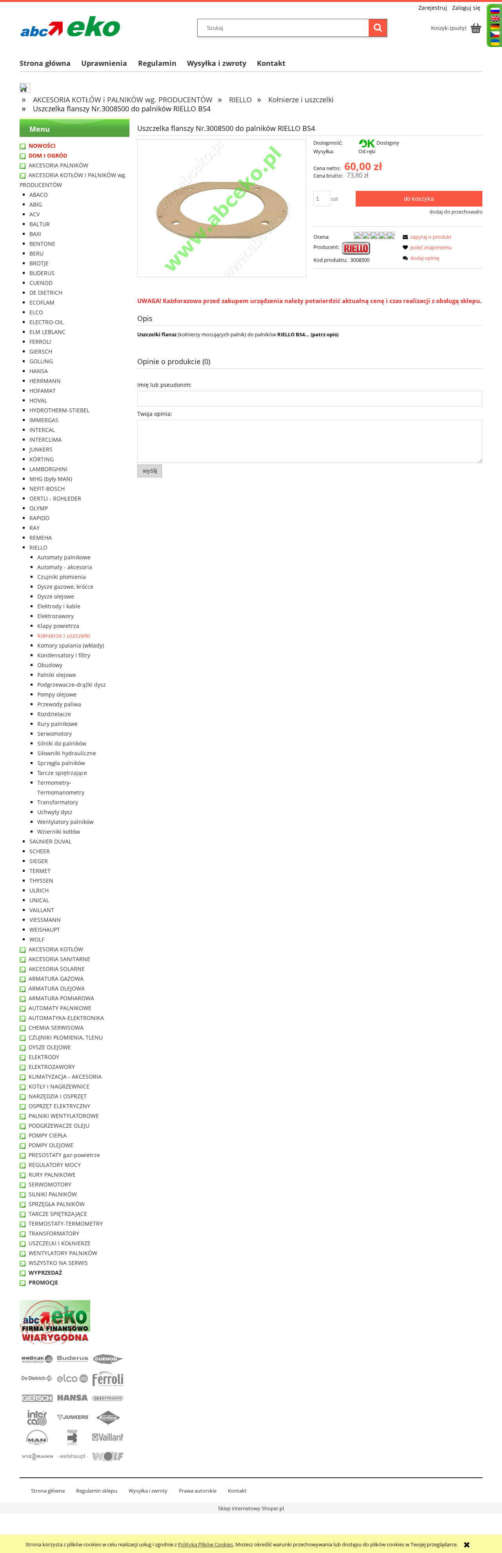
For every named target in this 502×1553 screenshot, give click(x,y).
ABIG (35, 204)
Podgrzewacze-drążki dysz (71, 684)
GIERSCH (40, 351)
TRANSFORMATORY (54, 1233)
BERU (36, 253)
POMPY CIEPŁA (48, 1135)
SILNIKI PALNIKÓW (53, 1194)
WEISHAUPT (44, 929)
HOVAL (38, 400)
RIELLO (38, 547)
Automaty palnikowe (64, 557)
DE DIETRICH (45, 292)
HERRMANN (45, 381)
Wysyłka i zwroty (148, 1490)
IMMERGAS (43, 420)
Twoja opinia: (154, 413)
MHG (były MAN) (50, 479)
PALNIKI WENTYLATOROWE (64, 1115)
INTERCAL (42, 430)
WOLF (36, 939)
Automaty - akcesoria (64, 567)
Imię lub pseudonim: (164, 384)
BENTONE (42, 243)
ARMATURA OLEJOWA (57, 988)
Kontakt (237, 1490)
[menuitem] (50, 63)
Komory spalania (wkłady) (70, 645)
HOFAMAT (42, 390)
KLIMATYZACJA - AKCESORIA (65, 1076)
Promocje (43, 1282)
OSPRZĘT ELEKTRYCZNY (59, 1106)
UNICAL (39, 900)
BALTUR (39, 224)
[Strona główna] (70, 26)
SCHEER (39, 851)
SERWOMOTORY (50, 1184)
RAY (34, 528)
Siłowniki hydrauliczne (66, 753)
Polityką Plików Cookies (205, 1544)
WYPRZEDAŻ (45, 1272)
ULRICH (39, 890)
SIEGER (38, 861)
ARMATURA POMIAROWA (61, 998)
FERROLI (40, 341)
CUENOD (41, 283)
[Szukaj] (378, 28)
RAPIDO (39, 518)
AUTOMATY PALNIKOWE (60, 1008)
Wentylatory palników (65, 821)
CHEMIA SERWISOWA (56, 1027)
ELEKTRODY (44, 1057)
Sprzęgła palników (61, 763)
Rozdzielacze (54, 714)
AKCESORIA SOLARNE (57, 968)
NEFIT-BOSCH (47, 488)
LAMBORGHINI (48, 469)
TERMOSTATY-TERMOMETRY (66, 1223)
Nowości (42, 145)
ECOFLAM (42, 302)
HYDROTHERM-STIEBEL (59, 410)
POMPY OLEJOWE (51, 1145)
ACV (34, 214)
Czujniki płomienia (61, 577)
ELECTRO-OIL (46, 322)
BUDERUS (42, 273)
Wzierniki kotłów (58, 831)
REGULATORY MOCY (55, 1164)
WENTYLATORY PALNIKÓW (63, 1253)
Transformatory (57, 802)
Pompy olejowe (56, 694)
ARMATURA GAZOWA (56, 978)
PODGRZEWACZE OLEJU (59, 1125)
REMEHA (40, 537)
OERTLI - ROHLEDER (55, 498)
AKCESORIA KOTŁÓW (56, 949)
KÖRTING (41, 459)
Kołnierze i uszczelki (63, 635)
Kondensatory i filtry (63, 655)
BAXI (35, 234)
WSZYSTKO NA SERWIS (58, 1262)
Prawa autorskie (197, 1490)
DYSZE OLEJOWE (50, 1047)
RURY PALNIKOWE (52, 1174)
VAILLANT (41, 910)
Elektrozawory (55, 616)
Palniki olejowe (56, 675)
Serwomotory (54, 733)
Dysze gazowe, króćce (65, 586)
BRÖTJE (39, 263)
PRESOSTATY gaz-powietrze (64, 1155)
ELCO (36, 312)
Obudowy (49, 665)
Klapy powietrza (58, 626)
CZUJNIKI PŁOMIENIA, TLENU (66, 1037)
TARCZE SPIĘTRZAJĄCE (58, 1213)
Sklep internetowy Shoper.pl (251, 1508)
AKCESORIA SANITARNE (59, 959)
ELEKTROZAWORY (52, 1066)
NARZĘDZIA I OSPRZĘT (58, 1096)
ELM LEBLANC (47, 332)
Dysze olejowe (55, 596)
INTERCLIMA (45, 439)
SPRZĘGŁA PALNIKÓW (57, 1204)
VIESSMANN (45, 919)
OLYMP (38, 508)
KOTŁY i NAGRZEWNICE (59, 1086)
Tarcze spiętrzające (62, 772)
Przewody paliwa (59, 704)
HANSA (38, 371)
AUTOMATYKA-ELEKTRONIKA (66, 1017)
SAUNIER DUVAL (50, 841)
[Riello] (356, 247)
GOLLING (41, 361)
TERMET (40, 870)
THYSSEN (41, 880)
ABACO (38, 194)
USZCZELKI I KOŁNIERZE (60, 1243)
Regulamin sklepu (96, 1490)
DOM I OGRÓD (48, 155)
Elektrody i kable (58, 606)
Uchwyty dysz (55, 812)
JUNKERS (41, 449)
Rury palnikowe (57, 724)
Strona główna (48, 1490)
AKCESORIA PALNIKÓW (58, 165)
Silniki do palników (61, 743)
